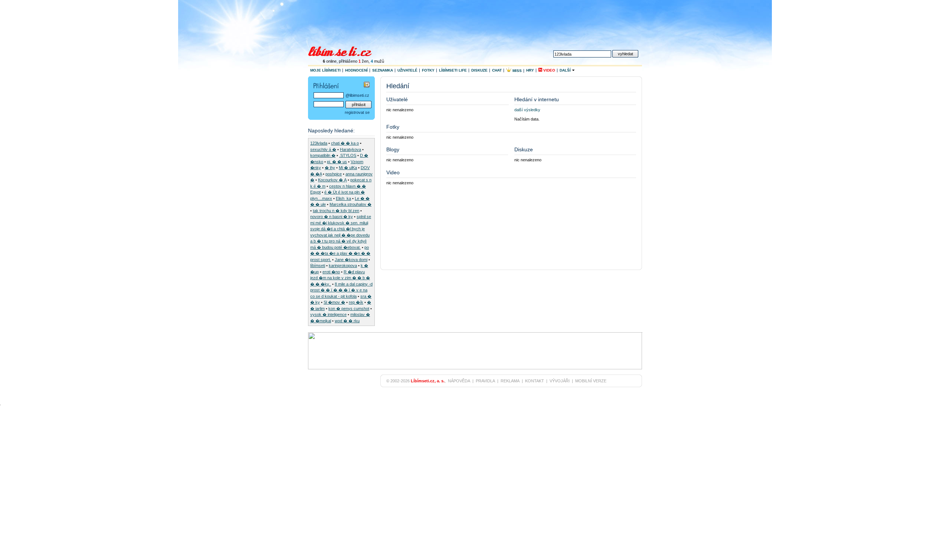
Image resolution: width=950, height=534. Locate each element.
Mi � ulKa (348, 167)
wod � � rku (347, 321)
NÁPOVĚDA (459, 381)
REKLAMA (510, 381)
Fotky (428, 70)
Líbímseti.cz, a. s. (428, 381)
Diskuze (479, 70)
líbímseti (317, 265)
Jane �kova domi (351, 259)
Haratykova (350, 149)
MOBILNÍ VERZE (590, 381)
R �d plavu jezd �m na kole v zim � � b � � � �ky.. (340, 278)
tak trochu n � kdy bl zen (336, 210)
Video (548, 70)
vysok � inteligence (328, 314)
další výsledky (527, 110)
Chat (497, 70)
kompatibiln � (322, 155)
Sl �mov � (334, 302)
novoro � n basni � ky (331, 216)
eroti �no (331, 272)
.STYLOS (347, 155)
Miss (516, 71)
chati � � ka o (345, 143)
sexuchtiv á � (323, 149)
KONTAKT (534, 381)
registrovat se (357, 112)
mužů (377, 61)
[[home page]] (344, 50)
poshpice (333, 174)
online (330, 61)
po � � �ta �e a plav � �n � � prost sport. (340, 253)
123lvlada (318, 143)
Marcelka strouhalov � (350, 204)
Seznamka (382, 70)
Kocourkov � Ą (332, 180)
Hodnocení (356, 70)
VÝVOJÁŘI (560, 381)
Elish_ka (343, 198)
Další (566, 70)
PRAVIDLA (485, 381)
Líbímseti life (453, 70)
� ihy (330, 167)
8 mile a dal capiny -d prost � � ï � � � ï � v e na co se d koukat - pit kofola (341, 290)
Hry (530, 70)
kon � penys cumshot (348, 308)
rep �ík (356, 302)
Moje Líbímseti (325, 70)
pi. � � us (337, 161)
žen (363, 61)
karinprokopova (343, 265)
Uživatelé (407, 70)
